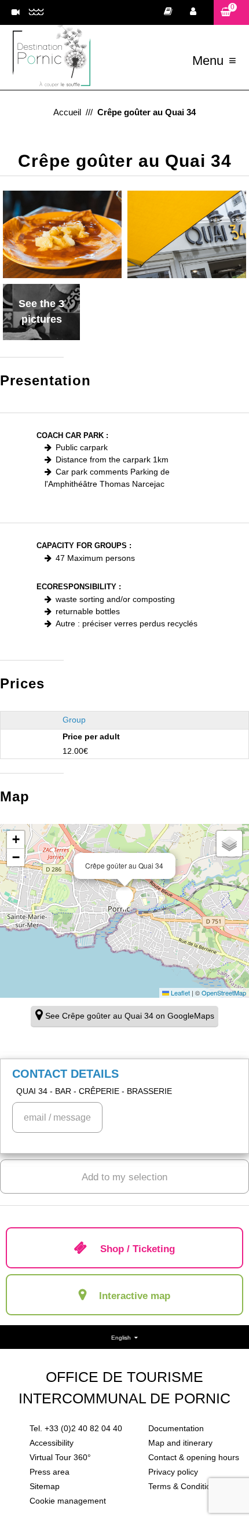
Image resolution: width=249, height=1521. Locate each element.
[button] (231, 12)
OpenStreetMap (224, 992)
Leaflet (179, 992)
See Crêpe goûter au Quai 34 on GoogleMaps (129, 1015)
